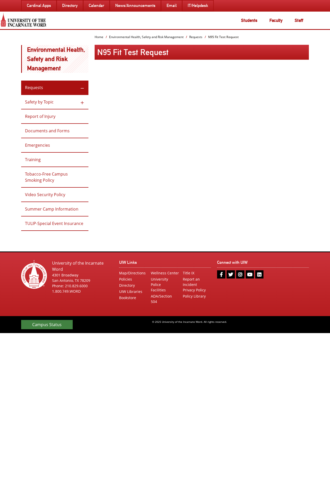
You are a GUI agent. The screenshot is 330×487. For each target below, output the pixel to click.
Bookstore (127, 297)
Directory (127, 285)
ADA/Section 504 (161, 299)
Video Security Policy (45, 194)
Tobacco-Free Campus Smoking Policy (46, 177)
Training (33, 159)
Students (249, 20)
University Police (159, 282)
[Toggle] (82, 87)
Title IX (188, 273)
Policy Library (194, 296)
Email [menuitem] (172, 5)
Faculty (276, 20)
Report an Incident (191, 282)
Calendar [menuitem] (96, 5)
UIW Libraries (130, 291)
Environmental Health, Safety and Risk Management (56, 59)
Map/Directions (132, 273)
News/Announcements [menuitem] (135, 5)
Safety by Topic (39, 102)
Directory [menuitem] (70, 5)
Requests (34, 87)
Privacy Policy (194, 290)
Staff (299, 20)
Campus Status (47, 324)
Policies (125, 279)
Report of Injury (40, 116)
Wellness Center (165, 273)
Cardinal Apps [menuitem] (39, 5)
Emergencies (37, 145)
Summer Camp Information (51, 209)
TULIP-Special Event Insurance (54, 223)
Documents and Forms (47, 131)
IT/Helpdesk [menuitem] (198, 5)
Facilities (158, 290)
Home (99, 37)
